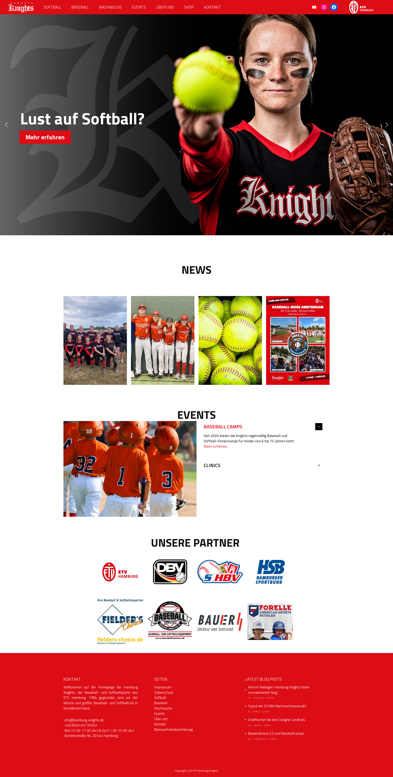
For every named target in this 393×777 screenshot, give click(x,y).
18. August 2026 (261, 698)
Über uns (161, 719)
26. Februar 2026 (262, 739)
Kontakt (160, 724)
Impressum (162, 687)
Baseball (160, 703)
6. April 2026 (259, 711)
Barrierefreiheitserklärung (173, 729)
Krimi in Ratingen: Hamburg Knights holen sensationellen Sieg (278, 690)
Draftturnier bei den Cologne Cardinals (276, 719)
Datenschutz (163, 692)
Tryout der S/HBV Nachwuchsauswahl (277, 706)
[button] (6, 125)
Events (159, 713)
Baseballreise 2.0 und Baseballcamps (276, 733)
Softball (160, 697)
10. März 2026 (259, 725)
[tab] (263, 427)
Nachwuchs (163, 708)
